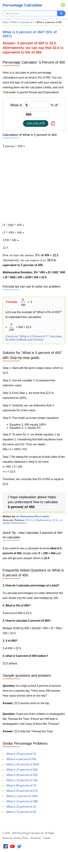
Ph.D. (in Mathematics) (38, 520)
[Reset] (53, 123)
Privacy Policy (21, 838)
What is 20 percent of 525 (22, 775)
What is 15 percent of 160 (22, 780)
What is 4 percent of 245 (21, 759)
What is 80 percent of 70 (21, 785)
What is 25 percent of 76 (21, 753)
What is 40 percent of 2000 (22, 764)
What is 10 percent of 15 (21, 806)
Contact (47, 838)
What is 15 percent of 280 (22, 769)
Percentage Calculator (23, 5)
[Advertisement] (34, 185)
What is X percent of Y (22, 22)
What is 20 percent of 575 (22, 790)
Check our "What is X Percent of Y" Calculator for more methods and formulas (33, 338)
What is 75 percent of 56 (21, 811)
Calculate (36, 123)
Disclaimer (35, 838)
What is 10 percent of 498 (22, 801)
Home (6, 22)
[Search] (61, 13)
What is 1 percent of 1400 (22, 796)
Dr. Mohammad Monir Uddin (32, 516)
